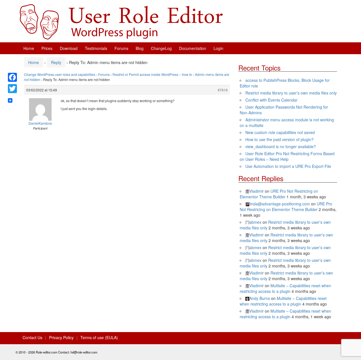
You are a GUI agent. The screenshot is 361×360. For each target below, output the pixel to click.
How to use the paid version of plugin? (279, 139)
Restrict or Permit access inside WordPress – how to (152, 74)
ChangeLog (161, 48)
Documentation (192, 48)
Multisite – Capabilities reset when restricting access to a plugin (285, 288)
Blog (140, 48)
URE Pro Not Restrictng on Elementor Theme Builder (279, 193)
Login (218, 48)
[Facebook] (12, 77)
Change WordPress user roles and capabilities (59, 74)
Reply (56, 62)
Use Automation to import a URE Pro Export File (288, 166)
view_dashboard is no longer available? (280, 146)
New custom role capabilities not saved (280, 132)
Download (69, 48)
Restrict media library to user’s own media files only (291, 93)
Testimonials (96, 48)
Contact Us (32, 337)
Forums (121, 48)
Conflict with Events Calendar (271, 100)
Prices (46, 48)
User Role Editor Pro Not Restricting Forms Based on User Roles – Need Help (287, 156)
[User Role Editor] (121, 21)
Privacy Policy (61, 337)
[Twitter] (12, 88)
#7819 (223, 89)
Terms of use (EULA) (99, 337)
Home (28, 48)
